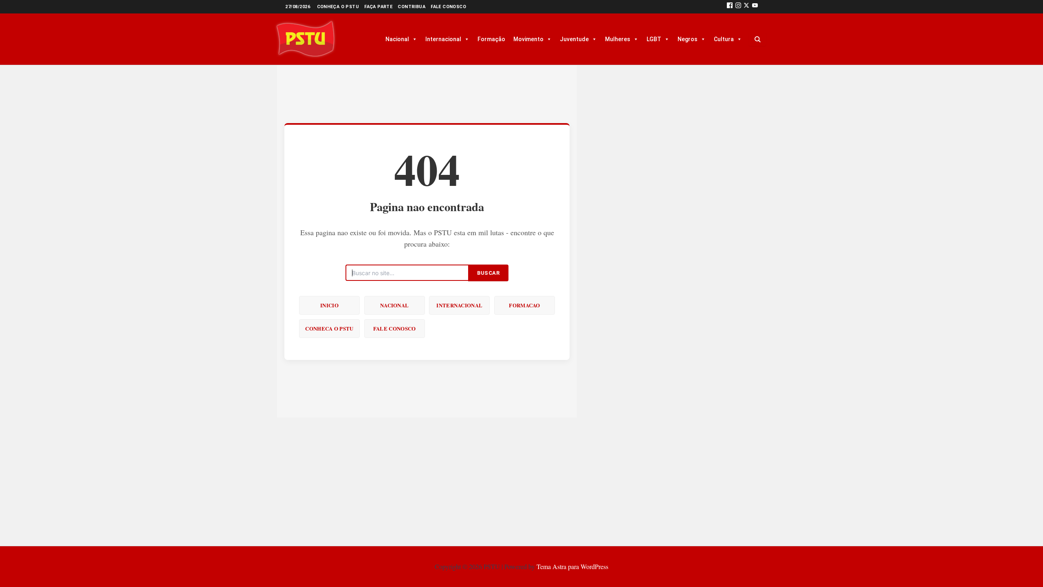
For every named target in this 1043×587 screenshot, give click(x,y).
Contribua (411, 6)
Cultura (724, 39)
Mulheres (617, 39)
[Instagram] (738, 6)
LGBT (654, 39)
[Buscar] (757, 39)
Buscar (488, 273)
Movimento (528, 39)
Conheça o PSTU (338, 6)
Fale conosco (448, 6)
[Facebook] (730, 6)
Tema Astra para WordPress (572, 566)
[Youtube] (755, 6)
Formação (491, 39)
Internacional (443, 39)
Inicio (329, 305)
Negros (688, 39)
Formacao (524, 305)
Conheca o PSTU (329, 328)
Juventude (574, 39)
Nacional (397, 39)
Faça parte (378, 6)
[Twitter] (746, 6)
